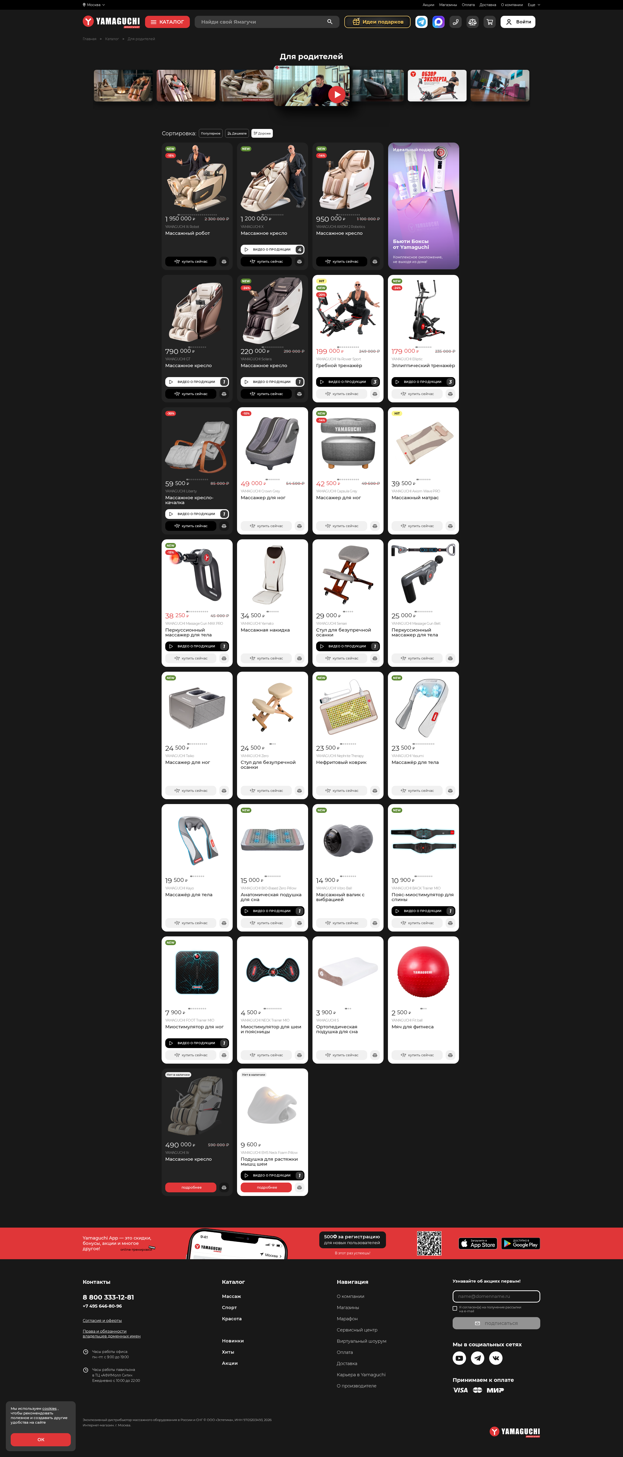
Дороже (264, 133)
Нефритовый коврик (341, 762)
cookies (49, 1408)
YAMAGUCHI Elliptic (407, 359)
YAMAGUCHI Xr (177, 1153)
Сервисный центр (357, 1330)
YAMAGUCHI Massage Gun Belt (416, 624)
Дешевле (239, 133)
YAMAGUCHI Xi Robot (182, 227)
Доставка (488, 5)
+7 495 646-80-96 (102, 1306)
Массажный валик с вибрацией (340, 897)
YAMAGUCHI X (252, 227)
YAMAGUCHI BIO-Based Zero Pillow (268, 888)
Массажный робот (187, 233)
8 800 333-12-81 (108, 1297)
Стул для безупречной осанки (343, 632)
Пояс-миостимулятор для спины (423, 897)
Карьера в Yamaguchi (361, 1374)
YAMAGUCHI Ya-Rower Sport (338, 359)
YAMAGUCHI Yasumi (408, 756)
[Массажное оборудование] (112, 39)
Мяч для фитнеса (413, 1026)
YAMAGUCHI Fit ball (407, 1020)
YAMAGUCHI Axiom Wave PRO (416, 491)
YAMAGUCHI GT (177, 359)
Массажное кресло (264, 233)
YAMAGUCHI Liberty (181, 491)
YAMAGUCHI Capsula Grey (336, 491)
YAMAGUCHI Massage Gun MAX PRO (194, 624)
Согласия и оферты (102, 1320)
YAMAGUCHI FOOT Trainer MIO (189, 1020)
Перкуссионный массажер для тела (188, 632)
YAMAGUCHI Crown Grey (260, 491)
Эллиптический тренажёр (423, 365)
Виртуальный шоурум (361, 1341)
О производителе (356, 1386)
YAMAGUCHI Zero (254, 756)
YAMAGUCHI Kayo (179, 888)
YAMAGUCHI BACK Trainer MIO (416, 888)
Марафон (347, 1318)
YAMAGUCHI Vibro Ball (334, 888)
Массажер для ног (263, 497)
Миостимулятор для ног (194, 1026)
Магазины (448, 5)
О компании (512, 5)
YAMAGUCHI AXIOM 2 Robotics (340, 227)
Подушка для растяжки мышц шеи (269, 1162)
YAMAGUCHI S (327, 1020)
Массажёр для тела (415, 762)
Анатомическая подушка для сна (271, 897)
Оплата (468, 5)
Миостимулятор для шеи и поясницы (271, 1029)
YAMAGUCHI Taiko (179, 756)
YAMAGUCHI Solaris (256, 359)
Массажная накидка (265, 630)
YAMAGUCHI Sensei (331, 624)
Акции (428, 5)
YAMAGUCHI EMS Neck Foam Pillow (269, 1153)
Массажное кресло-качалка (189, 500)
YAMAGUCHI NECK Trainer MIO (265, 1020)
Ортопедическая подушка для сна (337, 1029)
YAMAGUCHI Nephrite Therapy (340, 756)
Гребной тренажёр (339, 365)
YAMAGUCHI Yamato (257, 624)
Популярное (210, 133)
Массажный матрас (415, 497)
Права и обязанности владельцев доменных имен (112, 1334)
